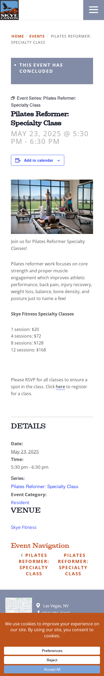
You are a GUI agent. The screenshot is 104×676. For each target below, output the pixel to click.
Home (17, 36)
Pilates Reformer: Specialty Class (44, 486)
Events (37, 36)
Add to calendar (38, 160)
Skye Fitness (24, 527)
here (60, 387)
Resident (20, 502)
